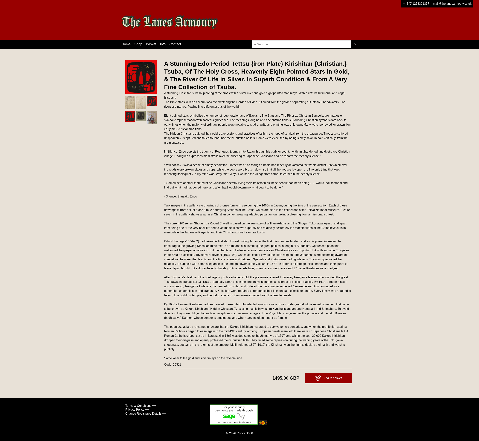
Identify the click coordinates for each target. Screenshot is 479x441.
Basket (151, 44)
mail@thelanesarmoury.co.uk (452, 3)
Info (163, 44)
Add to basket (333, 378)
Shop (138, 44)
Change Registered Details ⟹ (146, 413)
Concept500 (245, 433)
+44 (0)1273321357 (416, 3)
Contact (175, 44)
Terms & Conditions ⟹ (140, 405)
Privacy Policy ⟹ (137, 409)
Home (126, 44)
